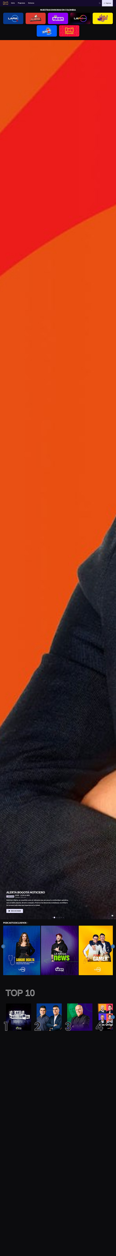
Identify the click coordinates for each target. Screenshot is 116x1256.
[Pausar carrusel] (112, 916)
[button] (99, 3)
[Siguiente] (113, 1017)
